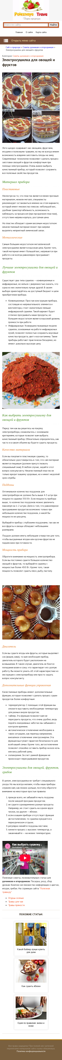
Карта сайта (41, 32)
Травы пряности (16, 905)
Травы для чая (15, 901)
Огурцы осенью (16, 897)
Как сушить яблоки (31, 986)
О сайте (29, 32)
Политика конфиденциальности (31, 1051)
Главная (19, 32)
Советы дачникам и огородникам (28, 56)
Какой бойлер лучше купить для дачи (31, 951)
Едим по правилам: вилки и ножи (31, 1024)
